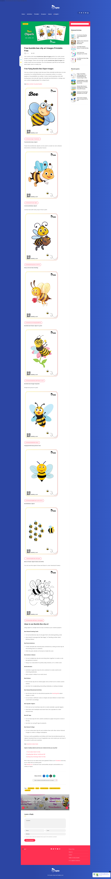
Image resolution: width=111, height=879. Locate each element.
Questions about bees (32, 744)
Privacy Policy (71, 849)
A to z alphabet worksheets (74, 860)
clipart (37, 788)
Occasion (43, 14)
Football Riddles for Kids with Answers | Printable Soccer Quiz (82, 81)
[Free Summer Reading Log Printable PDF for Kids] (73, 36)
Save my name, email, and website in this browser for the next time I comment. (41, 836)
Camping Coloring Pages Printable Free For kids (82, 92)
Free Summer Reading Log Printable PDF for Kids (82, 36)
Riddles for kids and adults (74, 858)
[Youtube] (87, 13)
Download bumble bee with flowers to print (35, 380)
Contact (70, 855)
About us (70, 852)
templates (2, 0)
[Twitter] (81, 13)
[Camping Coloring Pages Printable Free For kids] (73, 93)
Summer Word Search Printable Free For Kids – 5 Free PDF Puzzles (82, 87)
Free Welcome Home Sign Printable (82, 58)
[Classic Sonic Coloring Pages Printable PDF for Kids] (73, 99)
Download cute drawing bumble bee (34, 322)
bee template (31, 788)
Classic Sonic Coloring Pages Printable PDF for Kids (82, 99)
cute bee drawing (44, 788)
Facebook (58, 760)
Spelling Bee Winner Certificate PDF (36, 754)
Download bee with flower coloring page (35, 620)
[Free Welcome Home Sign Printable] (73, 60)
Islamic (50, 14)
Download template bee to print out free (35, 500)
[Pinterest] (85, 13)
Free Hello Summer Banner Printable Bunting (82, 47)
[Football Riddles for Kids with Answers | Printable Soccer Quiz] (73, 82)
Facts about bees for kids (33, 752)
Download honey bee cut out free (33, 264)
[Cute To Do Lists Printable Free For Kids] (73, 54)
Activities (29, 14)
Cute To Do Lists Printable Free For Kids (82, 53)
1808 (33, 53)
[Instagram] (83, 13)
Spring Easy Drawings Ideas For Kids (36, 756)
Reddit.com (30, 764)
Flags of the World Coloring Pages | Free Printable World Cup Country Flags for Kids (82, 76)
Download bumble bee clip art (33, 442)
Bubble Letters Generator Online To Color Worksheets (82, 42)
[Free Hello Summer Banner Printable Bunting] (73, 48)
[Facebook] (79, 13)
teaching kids (55, 693)
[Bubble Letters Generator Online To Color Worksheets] (73, 42)
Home (23, 14)
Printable (36, 14)
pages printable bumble (55, 788)
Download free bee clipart (32, 202)
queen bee (27, 790)
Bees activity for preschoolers (34, 84)
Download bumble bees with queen (33, 558)
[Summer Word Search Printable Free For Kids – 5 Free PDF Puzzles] (73, 87)
